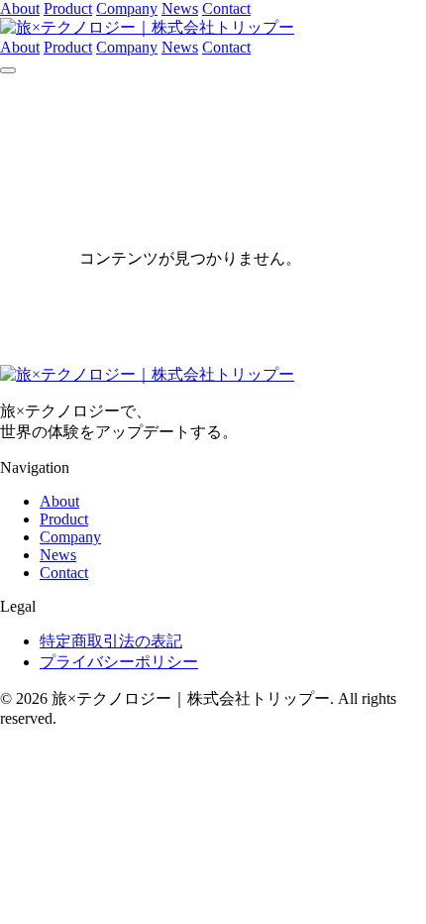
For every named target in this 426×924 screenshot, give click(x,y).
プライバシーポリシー (119, 661)
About (20, 8)
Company (127, 8)
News (179, 8)
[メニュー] (8, 70)
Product (68, 8)
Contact (226, 8)
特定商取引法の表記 (111, 641)
